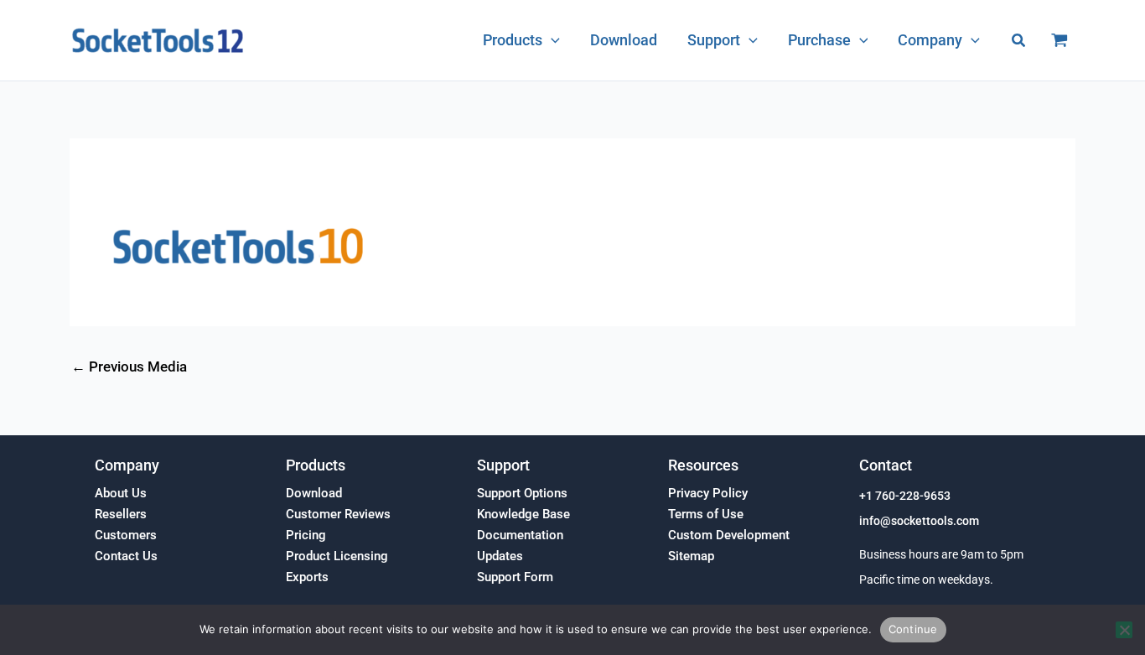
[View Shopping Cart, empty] (1059, 40)
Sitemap (691, 556)
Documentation (520, 535)
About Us (121, 493)
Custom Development (729, 535)
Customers (126, 535)
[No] (1124, 629)
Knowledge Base (523, 514)
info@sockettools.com (919, 521)
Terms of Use (705, 514)
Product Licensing (337, 556)
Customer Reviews (338, 514)
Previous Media (129, 367)
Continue (913, 629)
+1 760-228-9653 (905, 496)
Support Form (515, 577)
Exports (307, 577)
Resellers (121, 514)
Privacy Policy (708, 493)
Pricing (306, 535)
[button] (551, 40)
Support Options (522, 493)
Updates (500, 556)
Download (314, 493)
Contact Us (126, 556)
